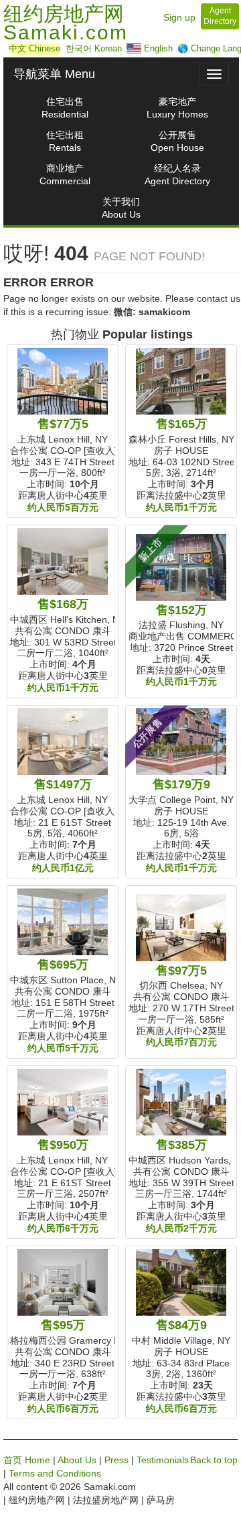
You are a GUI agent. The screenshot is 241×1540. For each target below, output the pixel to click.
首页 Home (26, 1460)
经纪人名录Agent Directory (177, 174)
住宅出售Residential (65, 107)
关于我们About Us (121, 208)
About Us (77, 1460)
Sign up (179, 17)
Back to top (214, 1460)
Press (116, 1460)
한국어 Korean (94, 48)
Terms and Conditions (55, 1473)
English (157, 48)
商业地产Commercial (64, 174)
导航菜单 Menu (54, 74)
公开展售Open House (177, 141)
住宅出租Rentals (65, 141)
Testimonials (163, 1460)
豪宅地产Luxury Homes (177, 107)
